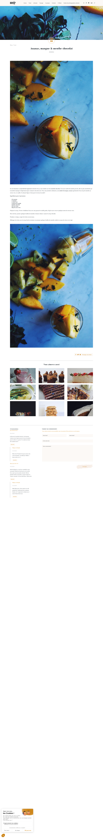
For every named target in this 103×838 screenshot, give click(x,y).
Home (25, 3)
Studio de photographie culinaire (71, 3)
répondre (12, 444)
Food (30, 3)
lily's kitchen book (13, 430)
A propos (47, 3)
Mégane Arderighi (16, 448)
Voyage (41, 3)
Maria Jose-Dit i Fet (14, 463)
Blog (11, 45)
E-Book (59, 3)
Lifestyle (35, 3)
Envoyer (85, 466)
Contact (54, 3)
